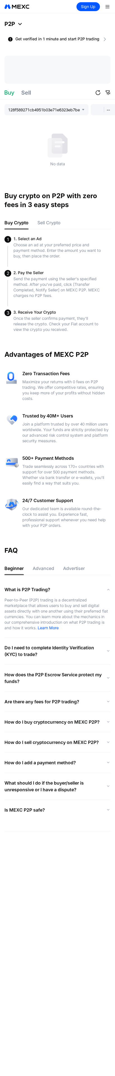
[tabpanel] (57, 284)
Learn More (48, 627)
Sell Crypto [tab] (49, 222)
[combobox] (44, 109)
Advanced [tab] (43, 568)
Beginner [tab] (14, 568)
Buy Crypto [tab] (16, 222)
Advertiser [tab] (74, 568)
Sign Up (88, 6)
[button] (98, 92)
